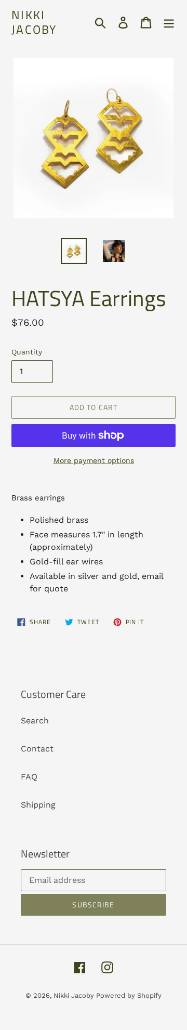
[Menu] (168, 22)
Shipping (38, 805)
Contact (37, 749)
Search (35, 720)
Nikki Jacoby (34, 22)
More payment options (94, 460)
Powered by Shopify (129, 995)
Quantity (26, 352)
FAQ (29, 777)
